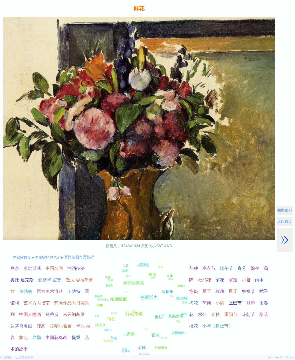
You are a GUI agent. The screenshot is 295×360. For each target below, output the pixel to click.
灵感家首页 (22, 257)
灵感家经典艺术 (48, 257)
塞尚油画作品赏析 (79, 257)
